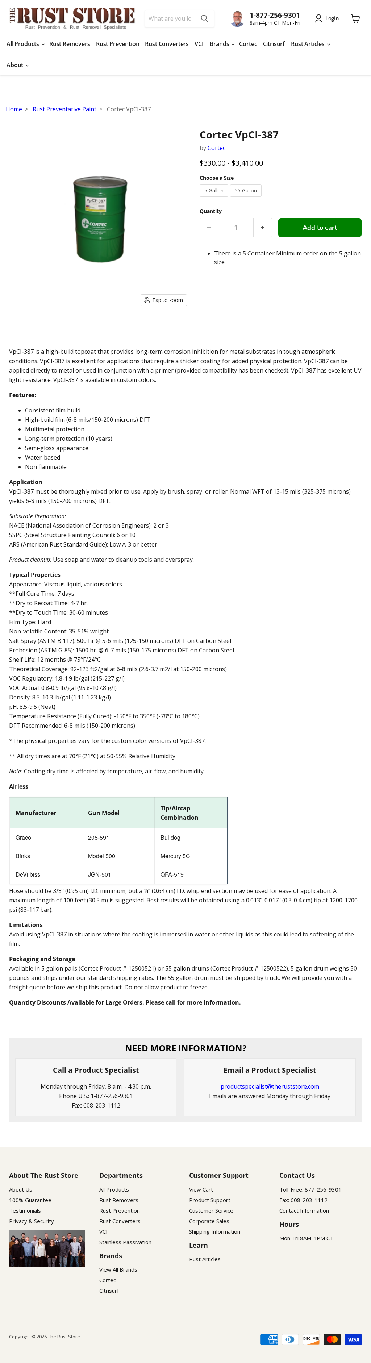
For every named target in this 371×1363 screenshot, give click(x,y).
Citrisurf (274, 44)
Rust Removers (69, 44)
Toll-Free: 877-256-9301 (310, 1189)
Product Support (209, 1200)
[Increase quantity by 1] (263, 228)
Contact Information (304, 1210)
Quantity (211, 211)
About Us (20, 1189)
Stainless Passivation (125, 1242)
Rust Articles (308, 44)
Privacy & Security (31, 1221)
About (16, 65)
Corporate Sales (209, 1221)
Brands (220, 44)
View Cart (201, 1189)
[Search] (204, 18)
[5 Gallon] (215, 198)
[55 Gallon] (246, 198)
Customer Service (211, 1210)
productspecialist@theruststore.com (270, 1086)
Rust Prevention (117, 44)
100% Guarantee (30, 1200)
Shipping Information (214, 1231)
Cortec (248, 44)
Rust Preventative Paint (64, 109)
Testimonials (25, 1210)
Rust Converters (167, 44)
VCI (199, 44)
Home (14, 109)
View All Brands (118, 1269)
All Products (24, 44)
